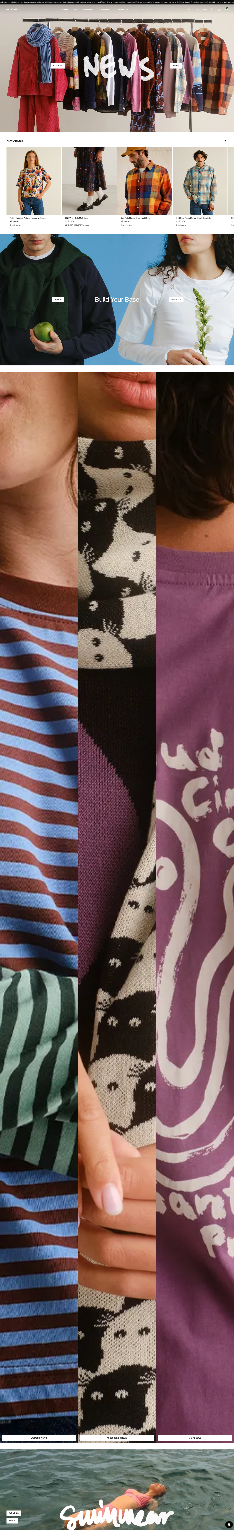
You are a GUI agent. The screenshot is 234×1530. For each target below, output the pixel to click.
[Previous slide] (219, 141)
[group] (33, 186)
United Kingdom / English (196, 9)
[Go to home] (33, 9)
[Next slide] (224, 141)
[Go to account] (219, 9)
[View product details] (33, 220)
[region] (117, 186)
